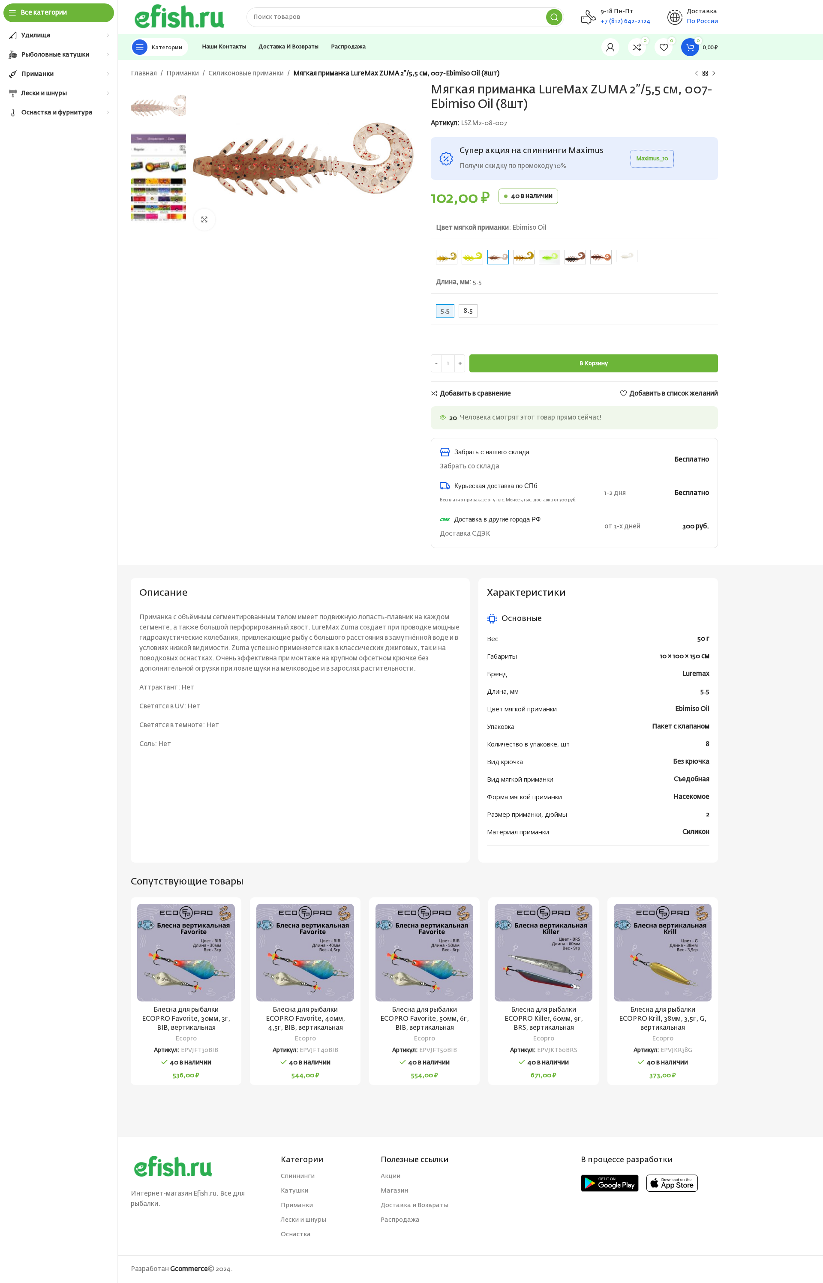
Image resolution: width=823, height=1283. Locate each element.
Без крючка (691, 761)
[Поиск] (554, 17)
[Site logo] (180, 17)
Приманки (182, 73)
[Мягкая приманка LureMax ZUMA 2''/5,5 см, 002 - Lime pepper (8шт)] (549, 257)
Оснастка (296, 1235)
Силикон (695, 832)
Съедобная (691, 779)
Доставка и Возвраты (414, 1205)
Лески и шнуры (303, 1220)
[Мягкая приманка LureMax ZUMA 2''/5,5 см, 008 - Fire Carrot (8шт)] (524, 257)
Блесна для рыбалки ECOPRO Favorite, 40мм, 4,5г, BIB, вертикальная (305, 1019)
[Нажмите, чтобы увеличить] (204, 219)
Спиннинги (298, 1176)
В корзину (594, 363)
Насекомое (691, 797)
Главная (144, 73)
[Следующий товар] (713, 73)
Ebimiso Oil (692, 709)
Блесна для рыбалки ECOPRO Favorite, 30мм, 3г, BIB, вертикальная (186, 1019)
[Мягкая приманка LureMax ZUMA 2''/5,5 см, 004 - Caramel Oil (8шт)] (446, 257)
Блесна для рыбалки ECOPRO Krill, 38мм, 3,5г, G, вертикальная (662, 1019)
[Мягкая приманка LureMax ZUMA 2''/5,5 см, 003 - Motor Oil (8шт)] (575, 257)
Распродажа (400, 1220)
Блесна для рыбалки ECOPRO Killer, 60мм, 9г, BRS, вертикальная (544, 1019)
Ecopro (186, 1039)
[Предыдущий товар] (696, 73)
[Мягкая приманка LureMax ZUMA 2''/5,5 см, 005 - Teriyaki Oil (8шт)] (601, 257)
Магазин (394, 1191)
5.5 (704, 691)
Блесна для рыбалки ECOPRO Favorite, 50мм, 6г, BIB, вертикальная (424, 1019)
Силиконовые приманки (246, 73)
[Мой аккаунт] (610, 47)
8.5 (468, 311)
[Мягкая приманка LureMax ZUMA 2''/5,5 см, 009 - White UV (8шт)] (626, 256)
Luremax (695, 674)
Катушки (294, 1191)
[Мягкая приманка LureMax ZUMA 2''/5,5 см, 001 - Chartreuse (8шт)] (472, 257)
